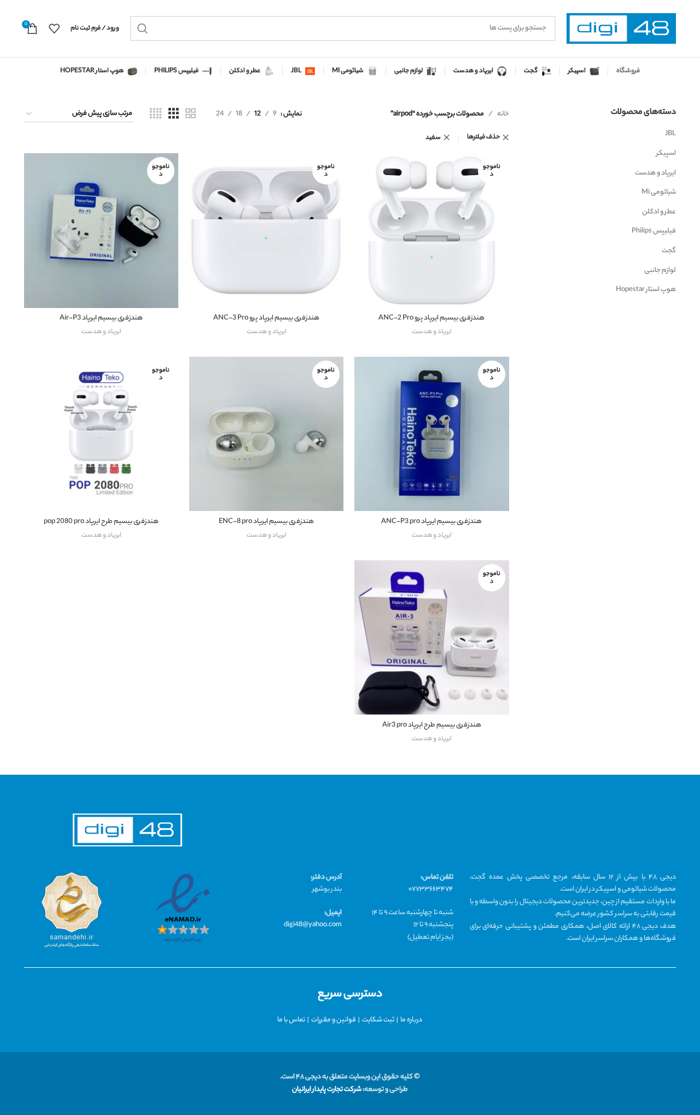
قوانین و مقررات (333, 1020)
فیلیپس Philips (654, 231)
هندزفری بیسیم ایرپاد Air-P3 (101, 318)
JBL (670, 134)
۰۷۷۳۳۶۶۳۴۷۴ (431, 889)
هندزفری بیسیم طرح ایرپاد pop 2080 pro (101, 521)
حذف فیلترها (483, 137)
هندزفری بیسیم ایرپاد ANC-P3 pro (431, 521)
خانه (503, 114)
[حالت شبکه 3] (173, 114)
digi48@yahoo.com (313, 925)
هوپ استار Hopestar (646, 289)
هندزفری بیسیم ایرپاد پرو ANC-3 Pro (266, 318)
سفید (433, 137)
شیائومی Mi (658, 192)
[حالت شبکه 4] (155, 114)
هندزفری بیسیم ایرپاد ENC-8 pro (266, 521)
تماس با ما (291, 1020)
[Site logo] (621, 28)
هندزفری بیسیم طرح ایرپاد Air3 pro (431, 725)
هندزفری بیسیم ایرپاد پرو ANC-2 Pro (431, 318)
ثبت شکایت (378, 1020)
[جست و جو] (142, 28)
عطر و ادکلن (659, 212)
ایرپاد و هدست (655, 173)
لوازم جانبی (660, 270)
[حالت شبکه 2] (190, 114)
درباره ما (411, 1020)
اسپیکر (666, 153)
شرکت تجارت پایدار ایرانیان (326, 1089)
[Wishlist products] (54, 28)
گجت (669, 251)
